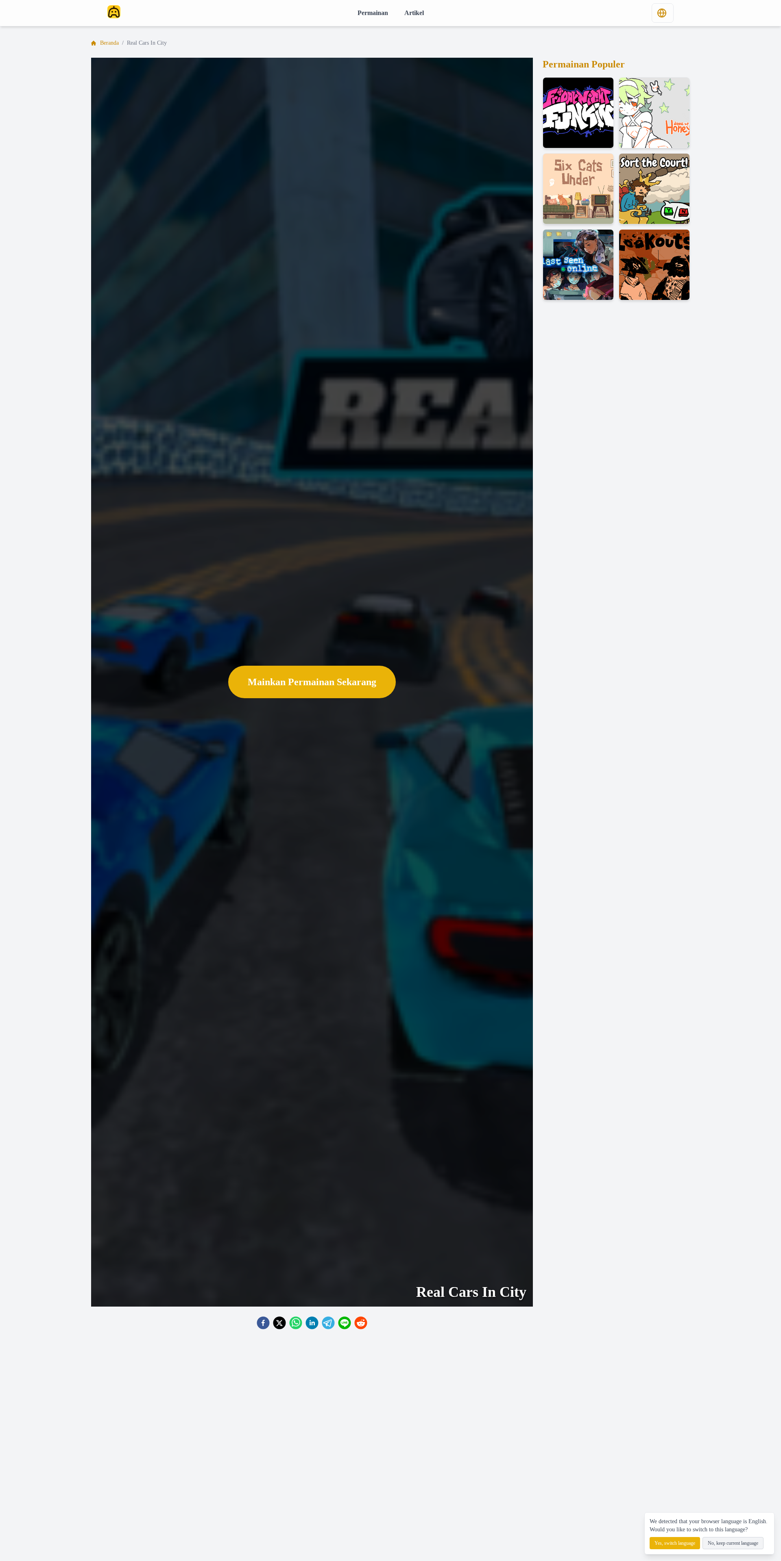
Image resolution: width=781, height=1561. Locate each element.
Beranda (109, 43)
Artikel (414, 12)
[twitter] (279, 1322)
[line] (344, 1322)
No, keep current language (733, 1543)
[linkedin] (312, 1322)
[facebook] (263, 1322)
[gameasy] (113, 11)
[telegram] (328, 1322)
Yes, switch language (674, 1543)
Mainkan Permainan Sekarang (312, 682)
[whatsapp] (295, 1322)
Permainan (373, 12)
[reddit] (360, 1322)
